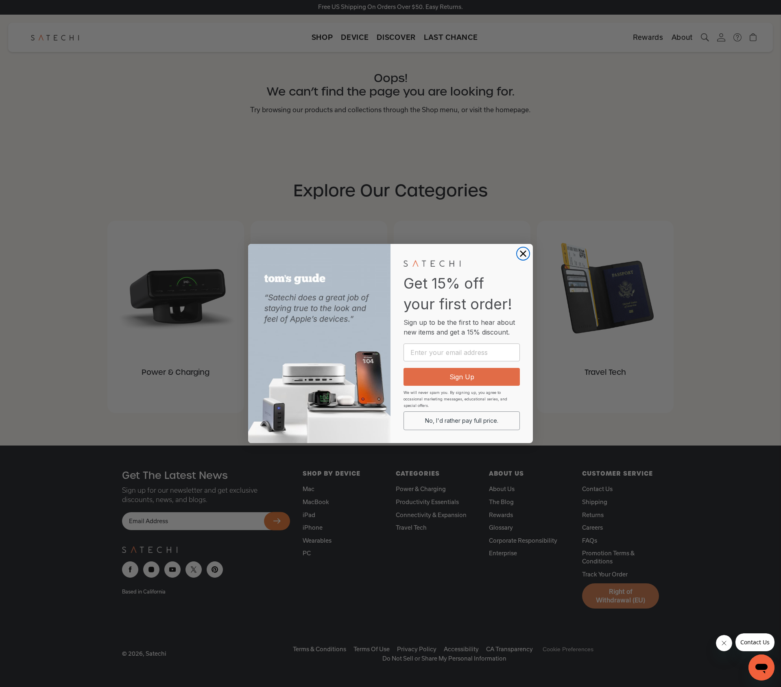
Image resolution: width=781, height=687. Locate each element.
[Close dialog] (523, 253)
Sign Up (461, 377)
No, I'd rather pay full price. (461, 420)
